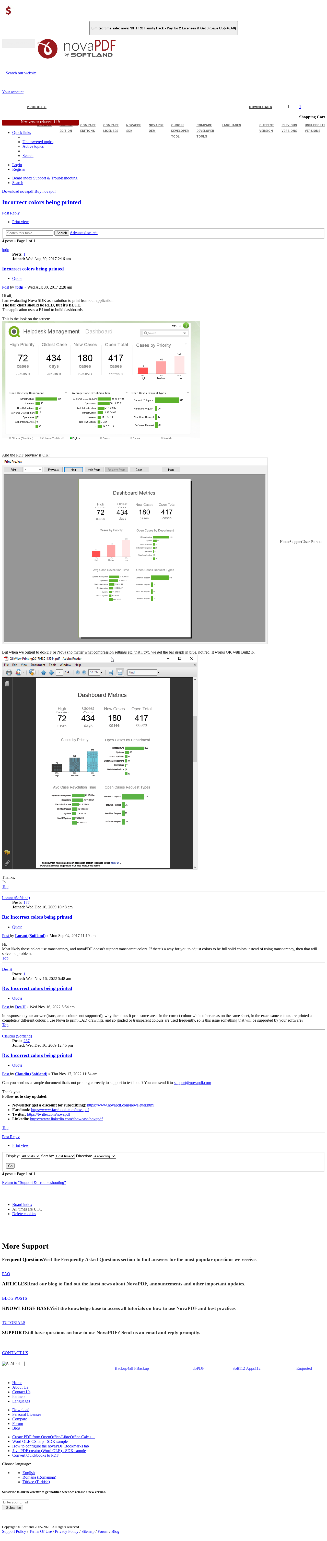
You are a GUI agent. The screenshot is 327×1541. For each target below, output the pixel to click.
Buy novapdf (45, 191)
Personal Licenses (26, 1414)
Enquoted (304, 1368)
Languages (21, 1401)
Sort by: (48, 1156)
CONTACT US (15, 1353)
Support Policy (14, 1531)
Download (20, 1410)
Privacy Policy (67, 1531)
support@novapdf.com (192, 1082)
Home (17, 1382)
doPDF (198, 1368)
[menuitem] (33, 146)
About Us (20, 1387)
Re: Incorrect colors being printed (37, 917)
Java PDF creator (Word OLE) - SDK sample (49, 1450)
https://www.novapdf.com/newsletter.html (120, 1105)
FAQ (6, 1274)
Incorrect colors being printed (41, 202)
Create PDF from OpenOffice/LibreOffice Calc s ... (53, 1437)
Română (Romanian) (39, 1477)
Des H (7, 969)
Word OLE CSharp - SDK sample (40, 1441)
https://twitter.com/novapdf (48, 1114)
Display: (13, 1156)
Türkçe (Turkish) (36, 1482)
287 (27, 1040)
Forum (17, 1423)
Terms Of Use (41, 1531)
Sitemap (88, 1531)
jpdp (5, 249)
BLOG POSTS (14, 1298)
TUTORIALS (13, 1322)
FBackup (141, 1368)
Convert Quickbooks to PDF (35, 1455)
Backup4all (124, 1368)
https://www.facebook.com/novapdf (60, 1110)
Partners (18, 1396)
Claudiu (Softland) (17, 1036)
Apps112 (253, 1368)
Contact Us (21, 1392)
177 (27, 902)
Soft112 (238, 1368)
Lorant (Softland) (16, 898)
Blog (16, 1428)
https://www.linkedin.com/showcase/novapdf (66, 1119)
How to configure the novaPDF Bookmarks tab (50, 1446)
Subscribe (12, 1508)
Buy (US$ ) (18, 43)
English (28, 1472)
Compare (19, 1419)
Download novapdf (17, 191)
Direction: (84, 1156)
